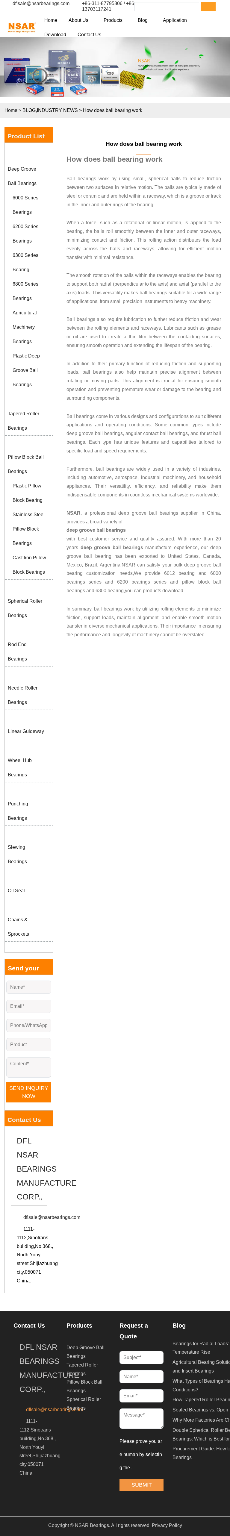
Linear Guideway (26, 731)
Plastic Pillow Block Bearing (28, 493)
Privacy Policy (167, 1525)
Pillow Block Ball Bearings (26, 464)
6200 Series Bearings (25, 233)
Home (10, 110)
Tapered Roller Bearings (23, 421)
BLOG (29, 110)
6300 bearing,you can (119, 590)
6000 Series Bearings (25, 205)
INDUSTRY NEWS (57, 110)
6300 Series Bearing (25, 262)
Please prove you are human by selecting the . (140, 1454)
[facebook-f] (21, 1493)
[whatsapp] (21, 1508)
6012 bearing (179, 573)
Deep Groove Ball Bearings (22, 176)
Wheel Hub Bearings (20, 767)
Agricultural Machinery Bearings (25, 327)
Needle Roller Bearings (22, 695)
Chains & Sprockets (18, 927)
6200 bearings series (142, 581)
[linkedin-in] (37, 1493)
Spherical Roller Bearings (25, 608)
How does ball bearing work (144, 144)
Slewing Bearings (17, 854)
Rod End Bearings (17, 651)
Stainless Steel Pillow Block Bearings (29, 529)
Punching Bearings (18, 811)
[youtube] (37, 1508)
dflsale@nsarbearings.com (41, 3)
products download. (163, 590)
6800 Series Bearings (25, 291)
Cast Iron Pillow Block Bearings (29, 565)
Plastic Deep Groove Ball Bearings (26, 370)
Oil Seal (16, 890)
